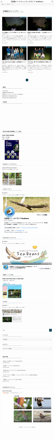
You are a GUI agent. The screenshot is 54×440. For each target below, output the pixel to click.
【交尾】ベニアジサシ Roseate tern (11, 366)
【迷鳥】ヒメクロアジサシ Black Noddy (12, 380)
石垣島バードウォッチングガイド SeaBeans (27, 1)
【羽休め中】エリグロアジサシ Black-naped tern (14, 371)
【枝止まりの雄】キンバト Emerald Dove (12, 362)
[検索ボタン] (52, 1)
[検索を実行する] (50, 330)
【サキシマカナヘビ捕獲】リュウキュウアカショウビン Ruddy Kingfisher (20, 375)
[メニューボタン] (1, 1)
